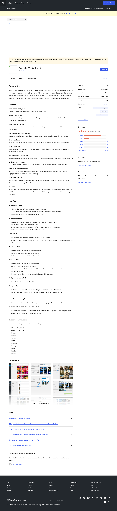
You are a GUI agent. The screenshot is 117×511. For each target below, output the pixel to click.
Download (104, 69)
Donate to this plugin (84, 182)
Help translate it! (71, 13)
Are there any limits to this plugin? (19, 418)
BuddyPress (95, 490)
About (8, 482)
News (8, 485)
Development (32, 78)
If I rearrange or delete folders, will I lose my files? (24, 440)
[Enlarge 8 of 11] (71, 365)
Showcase (31, 482)
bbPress (94, 488)
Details (13, 78)
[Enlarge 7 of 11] (49, 399)
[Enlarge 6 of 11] (49, 378)
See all (106, 151)
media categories (102, 108)
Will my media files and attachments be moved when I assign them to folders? (33, 424)
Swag (72, 490)
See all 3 (105, 104)
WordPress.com (96, 482)
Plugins (30, 488)
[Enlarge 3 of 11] (27, 398)
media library (104, 111)
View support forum (84, 165)
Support (105, 78)
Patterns (30, 490)
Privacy (9, 490)
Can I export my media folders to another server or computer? (28, 434)
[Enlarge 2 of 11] (27, 383)
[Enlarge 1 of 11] (27, 365)
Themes (30, 485)
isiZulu (24, 500)
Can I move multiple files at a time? (20, 445)
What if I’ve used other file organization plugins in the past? (27, 429)
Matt (93, 485)
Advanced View (83, 120)
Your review (82, 151)
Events (72, 485)
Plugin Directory (11, 8)
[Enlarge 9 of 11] (71, 383)
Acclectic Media (26, 71)
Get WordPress (109, 3)
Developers (52, 488)
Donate (73, 488)
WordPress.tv (53, 490)
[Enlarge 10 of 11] (71, 400)
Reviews (21, 78)
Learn (50, 482)
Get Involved (73, 482)
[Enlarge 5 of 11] (49, 365)
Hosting (9, 488)
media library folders (102, 115)
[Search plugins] (25, 19)
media (95, 108)
